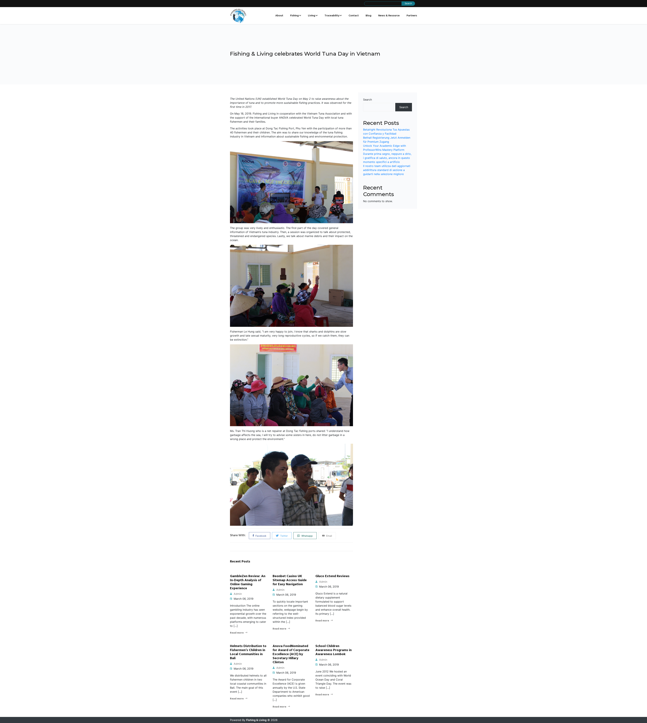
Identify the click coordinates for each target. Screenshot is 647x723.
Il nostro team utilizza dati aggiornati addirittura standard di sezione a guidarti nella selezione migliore (386, 170)
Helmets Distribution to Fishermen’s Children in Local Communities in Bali (248, 652)
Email (329, 535)
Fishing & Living (256, 720)
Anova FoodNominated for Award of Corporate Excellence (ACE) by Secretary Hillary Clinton (291, 654)
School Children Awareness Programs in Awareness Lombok (333, 650)
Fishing (294, 15)
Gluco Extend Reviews (332, 576)
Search (367, 99)
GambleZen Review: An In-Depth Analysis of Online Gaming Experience (247, 582)
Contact (354, 15)
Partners (412, 15)
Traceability (332, 15)
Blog (368, 15)
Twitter (284, 535)
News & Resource (389, 15)
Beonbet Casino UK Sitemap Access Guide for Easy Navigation (290, 580)
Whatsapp (307, 535)
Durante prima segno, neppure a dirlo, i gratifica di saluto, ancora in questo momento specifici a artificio (387, 158)
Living (311, 15)
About (279, 15)
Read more (237, 633)
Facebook (260, 535)
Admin (237, 593)
